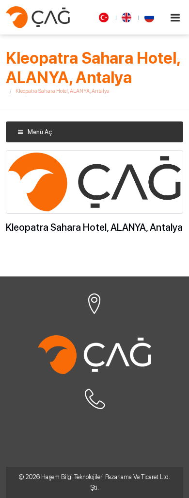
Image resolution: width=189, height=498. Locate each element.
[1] (175, 17)
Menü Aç (39, 132)
